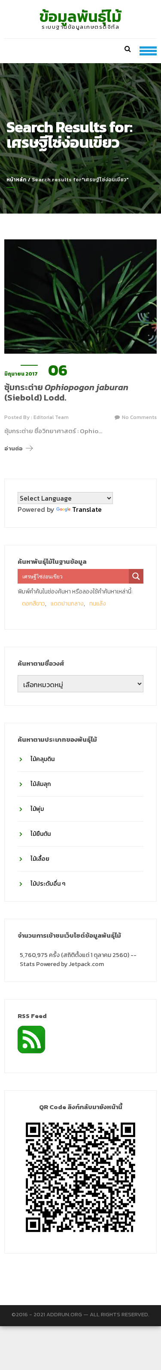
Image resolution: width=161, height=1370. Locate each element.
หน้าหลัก (16, 179)
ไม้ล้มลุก (40, 784)
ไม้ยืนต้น (40, 833)
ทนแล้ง (97, 603)
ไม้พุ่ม (37, 808)
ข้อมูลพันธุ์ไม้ (80, 16)
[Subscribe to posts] (31, 1039)
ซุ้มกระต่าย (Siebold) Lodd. (66, 392)
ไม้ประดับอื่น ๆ (47, 883)
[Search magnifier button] (136, 576)
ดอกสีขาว (33, 603)
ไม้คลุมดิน (42, 759)
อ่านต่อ (13, 448)
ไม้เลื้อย (39, 858)
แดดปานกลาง (67, 603)
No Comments (139, 417)
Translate (87, 509)
